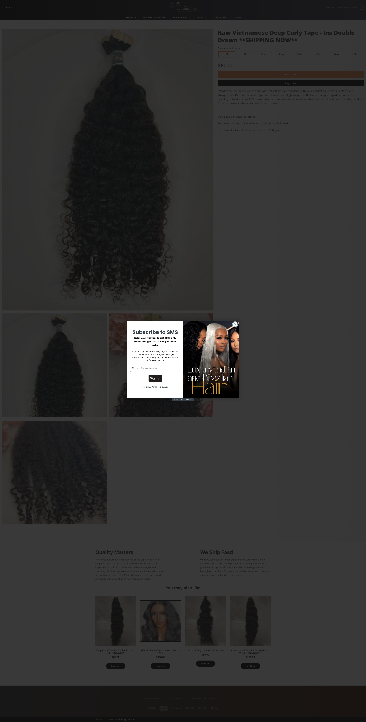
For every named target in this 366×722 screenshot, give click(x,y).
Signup (155, 378)
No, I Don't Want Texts (155, 387)
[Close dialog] (235, 324)
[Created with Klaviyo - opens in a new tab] (183, 399)
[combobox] (135, 368)
